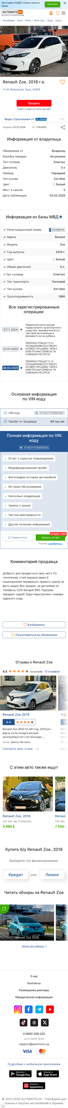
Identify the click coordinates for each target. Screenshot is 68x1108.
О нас (34, 976)
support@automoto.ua (34, 1044)
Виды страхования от (19, 119)
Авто (20, 20)
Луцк (50, 20)
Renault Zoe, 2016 (16, 816)
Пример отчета (19, 537)
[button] (64, 13)
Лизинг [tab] (52, 874)
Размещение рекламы (34, 990)
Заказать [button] (52, 3)
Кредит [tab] (16, 874)
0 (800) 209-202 (34, 1033)
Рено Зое (39, 20)
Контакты (34, 983)
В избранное (36, 624)
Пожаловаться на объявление (36, 635)
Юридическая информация (34, 997)
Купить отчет (53, 536)
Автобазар (8, 20)
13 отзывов (52, 671)
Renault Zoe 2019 (16, 714)
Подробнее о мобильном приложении (34, 1064)
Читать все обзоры (33, 946)
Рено (28, 20)
